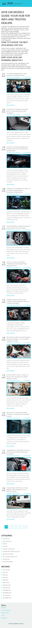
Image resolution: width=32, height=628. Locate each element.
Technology (6, 559)
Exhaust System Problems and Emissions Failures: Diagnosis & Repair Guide (17, 148)
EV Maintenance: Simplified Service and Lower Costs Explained (18, 227)
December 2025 (7, 590)
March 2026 (6, 582)
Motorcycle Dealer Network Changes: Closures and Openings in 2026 (18, 414)
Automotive (6, 539)
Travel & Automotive (9, 549)
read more (10, 105)
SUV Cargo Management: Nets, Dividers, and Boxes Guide (17, 74)
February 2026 (7, 585)
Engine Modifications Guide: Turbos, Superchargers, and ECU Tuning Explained (18, 301)
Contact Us (4, 618)
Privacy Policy (5, 613)
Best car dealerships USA (10, 556)
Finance (5, 544)
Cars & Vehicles (7, 541)
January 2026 (6, 587)
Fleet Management (8, 561)
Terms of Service (6, 610)
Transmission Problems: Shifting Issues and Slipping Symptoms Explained (18, 452)
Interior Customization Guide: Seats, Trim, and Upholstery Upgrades (17, 111)
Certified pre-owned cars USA (11, 551)
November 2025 (7, 593)
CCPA (2, 615)
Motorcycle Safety (8, 554)
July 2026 (5, 572)
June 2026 (5, 575)
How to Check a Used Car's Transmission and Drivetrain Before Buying (17, 264)
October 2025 (6, 595)
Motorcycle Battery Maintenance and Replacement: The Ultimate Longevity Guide (19, 339)
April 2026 (5, 580)
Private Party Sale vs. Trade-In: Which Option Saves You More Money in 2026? (17, 376)
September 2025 (7, 598)
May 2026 (5, 577)
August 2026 (6, 570)
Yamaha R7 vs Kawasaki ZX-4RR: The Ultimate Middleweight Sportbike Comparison (18, 190)
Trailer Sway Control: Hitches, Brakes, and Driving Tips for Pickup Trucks (18, 489)
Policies (5, 546)
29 (26, 527)
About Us (3, 607)
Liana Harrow (16, 77)
